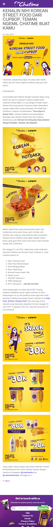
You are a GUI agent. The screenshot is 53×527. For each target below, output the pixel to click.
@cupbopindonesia (11, 475)
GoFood (11, 301)
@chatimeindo (27, 472)
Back (7, 481)
